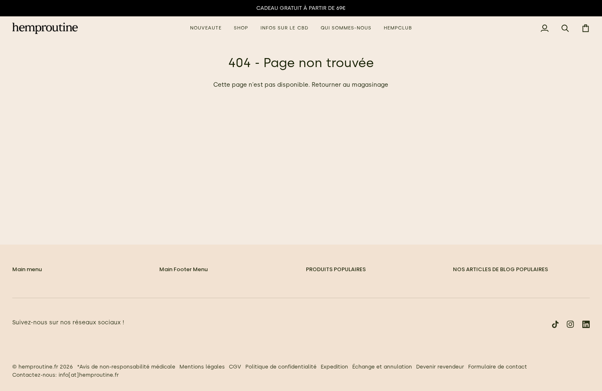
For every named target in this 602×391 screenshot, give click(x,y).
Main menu (27, 269)
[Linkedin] (586, 324)
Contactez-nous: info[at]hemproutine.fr (65, 375)
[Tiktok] (555, 324)
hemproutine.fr (38, 367)
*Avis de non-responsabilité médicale (126, 367)
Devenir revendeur (440, 367)
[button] (241, 28)
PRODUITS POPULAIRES (336, 269)
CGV (235, 367)
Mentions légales (202, 367)
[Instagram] (570, 324)
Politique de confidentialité (281, 367)
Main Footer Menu (183, 269)
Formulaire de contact (497, 367)
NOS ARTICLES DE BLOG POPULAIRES (500, 269)
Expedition (334, 367)
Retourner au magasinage (350, 84)
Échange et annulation (382, 367)
